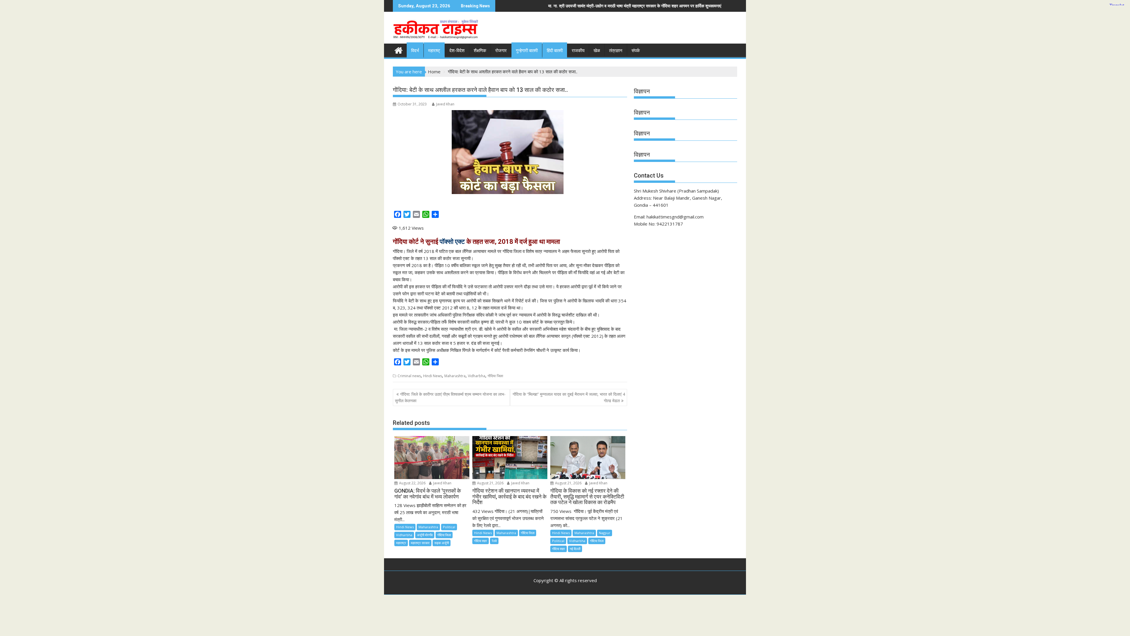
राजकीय (578, 50)
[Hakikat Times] (398, 49)
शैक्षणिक (480, 50)
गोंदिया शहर (480, 541)
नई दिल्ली (575, 548)
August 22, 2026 (412, 483)
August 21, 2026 (489, 483)
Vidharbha (476, 375)
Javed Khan (445, 104)
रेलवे (494, 541)
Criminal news (409, 375)
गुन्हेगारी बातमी (527, 50)
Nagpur (604, 533)
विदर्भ (415, 50)
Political (449, 527)
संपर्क (636, 50)
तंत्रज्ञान (615, 50)
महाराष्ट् (434, 50)
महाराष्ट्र (401, 543)
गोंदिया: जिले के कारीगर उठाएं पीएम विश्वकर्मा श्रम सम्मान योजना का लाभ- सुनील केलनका (450, 397)
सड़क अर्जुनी (441, 543)
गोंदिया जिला (495, 375)
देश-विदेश (457, 50)
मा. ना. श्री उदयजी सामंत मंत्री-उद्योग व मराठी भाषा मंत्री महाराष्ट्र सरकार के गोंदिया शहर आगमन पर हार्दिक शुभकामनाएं (547, 6)
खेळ (597, 50)
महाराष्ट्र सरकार (420, 543)
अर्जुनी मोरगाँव (425, 535)
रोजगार (501, 50)
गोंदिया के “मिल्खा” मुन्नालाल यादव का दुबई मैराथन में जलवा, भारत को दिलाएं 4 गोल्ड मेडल (569, 397)
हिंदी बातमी (555, 50)
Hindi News (432, 375)
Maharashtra (455, 375)
